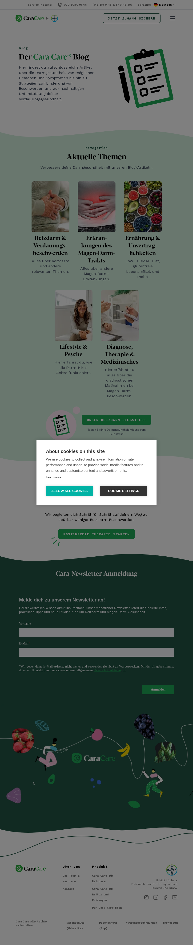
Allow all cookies (69, 491)
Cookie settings (123, 491)
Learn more (53, 477)
